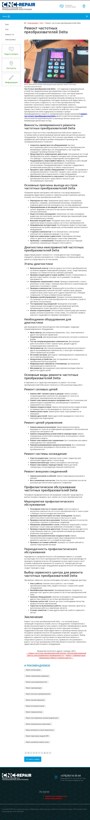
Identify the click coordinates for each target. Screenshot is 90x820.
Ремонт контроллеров (33, 670)
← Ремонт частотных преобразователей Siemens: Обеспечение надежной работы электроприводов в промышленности (56, 654)
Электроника (10, 39)
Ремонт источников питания (35, 706)
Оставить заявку (32, 759)
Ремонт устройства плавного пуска (37, 742)
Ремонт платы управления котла (36, 682)
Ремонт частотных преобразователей (38, 694)
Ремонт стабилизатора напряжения (37, 676)
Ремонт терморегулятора (34, 712)
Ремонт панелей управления (35, 700)
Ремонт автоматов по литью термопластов (40, 730)
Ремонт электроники (53, 798)
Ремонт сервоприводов (33, 688)
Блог (7, 24)
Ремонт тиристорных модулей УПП (37, 736)
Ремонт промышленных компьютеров (38, 724)
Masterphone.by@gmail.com (74, 780)
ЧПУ (6, 29)
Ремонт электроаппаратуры (56, 796)
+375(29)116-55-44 (70, 775)
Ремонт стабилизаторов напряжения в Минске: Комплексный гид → (62, 656)
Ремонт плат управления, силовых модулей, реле (42, 718)
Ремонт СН (9, 34)
